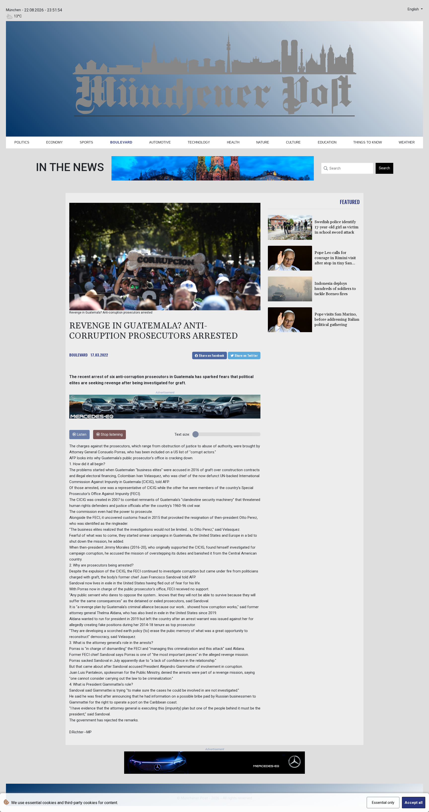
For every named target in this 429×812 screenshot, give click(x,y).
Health (233, 142)
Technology (199, 142)
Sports (86, 142)
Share (211, 355)
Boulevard (121, 142)
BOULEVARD (78, 354)
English (414, 9)
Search (384, 168)
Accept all (414, 802)
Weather (407, 142)
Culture (293, 142)
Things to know (367, 142)
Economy (54, 142)
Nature (262, 142)
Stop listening (111, 434)
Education (327, 142)
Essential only (383, 802)
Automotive (160, 142)
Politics (21, 142)
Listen (81, 434)
